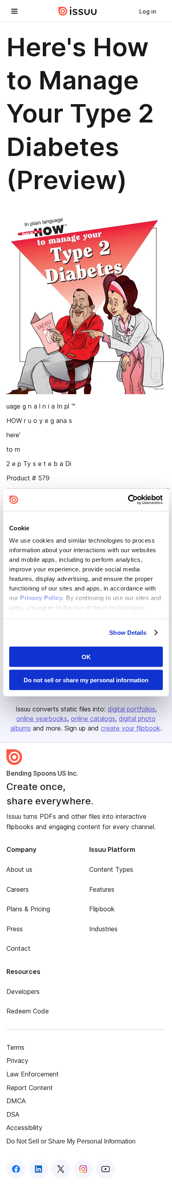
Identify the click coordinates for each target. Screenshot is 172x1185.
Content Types (111, 869)
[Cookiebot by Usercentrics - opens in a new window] (128, 500)
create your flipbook (130, 728)
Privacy (17, 1061)
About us (19, 869)
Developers (23, 991)
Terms (15, 1047)
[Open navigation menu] (14, 11)
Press (14, 929)
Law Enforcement (32, 1074)
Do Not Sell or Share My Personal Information (71, 1141)
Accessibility (24, 1128)
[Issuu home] (77, 11)
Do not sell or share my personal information (86, 680)
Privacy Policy (41, 597)
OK (86, 656)
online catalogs (93, 719)
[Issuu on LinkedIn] (38, 1169)
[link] (147, 11)
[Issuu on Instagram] (83, 1169)
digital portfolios (131, 709)
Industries (103, 929)
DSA (12, 1114)
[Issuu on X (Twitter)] (60, 1169)
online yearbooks (41, 719)
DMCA (16, 1101)
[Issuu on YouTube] (105, 1169)
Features (101, 889)
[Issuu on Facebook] (16, 1169)
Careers (17, 889)
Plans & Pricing (28, 909)
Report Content (29, 1088)
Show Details (127, 632)
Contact (18, 948)
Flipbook (102, 909)
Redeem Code (27, 1011)
